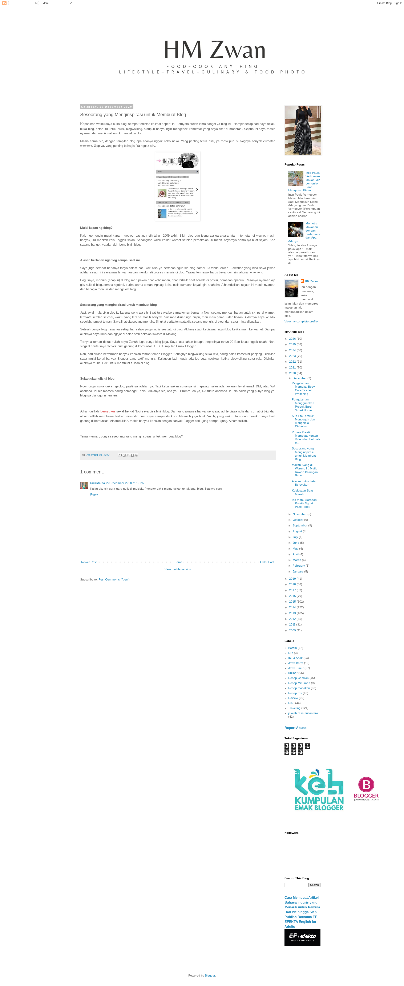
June (296, 542)
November (300, 514)
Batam (292, 647)
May (296, 548)
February (299, 565)
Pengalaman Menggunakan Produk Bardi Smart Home (303, 405)
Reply (94, 494)
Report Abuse (295, 728)
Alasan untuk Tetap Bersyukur (304, 483)
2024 (293, 350)
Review (293, 698)
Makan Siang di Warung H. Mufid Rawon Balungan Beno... (305, 470)
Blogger (210, 975)
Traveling (294, 708)
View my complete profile (301, 321)
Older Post (267, 562)
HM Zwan (311, 281)
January (298, 571)
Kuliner (293, 673)
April (296, 554)
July (296, 537)
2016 (293, 596)
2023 (293, 356)
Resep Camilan (298, 678)
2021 (293, 367)
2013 (293, 613)
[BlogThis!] (124, 455)
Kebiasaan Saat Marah (302, 492)
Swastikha (97, 483)
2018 (293, 584)
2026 (293, 338)
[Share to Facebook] (132, 455)
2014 (293, 607)
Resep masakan (299, 688)
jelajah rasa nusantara (303, 713)
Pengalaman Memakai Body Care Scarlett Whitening (303, 388)
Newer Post (89, 562)
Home (178, 562)
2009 (293, 630)
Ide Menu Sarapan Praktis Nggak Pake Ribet (304, 503)
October (298, 519)
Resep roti (295, 693)
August (298, 531)
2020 (293, 373)
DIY (290, 653)
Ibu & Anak (295, 658)
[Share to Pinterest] (136, 455)
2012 (293, 618)
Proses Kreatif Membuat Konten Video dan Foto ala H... (306, 437)
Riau (291, 703)
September (300, 525)
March (297, 560)
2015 (293, 601)
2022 (293, 361)
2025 (293, 344)
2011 (292, 624)
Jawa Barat (295, 663)
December (300, 378)
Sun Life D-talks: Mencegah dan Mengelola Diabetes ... (303, 421)
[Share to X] (128, 455)
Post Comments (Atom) (114, 579)
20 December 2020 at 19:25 (125, 483)
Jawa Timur (296, 668)
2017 (293, 590)
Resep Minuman (299, 683)
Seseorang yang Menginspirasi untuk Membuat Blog (304, 454)
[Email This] (120, 455)
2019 (293, 578)
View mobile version (178, 569)
